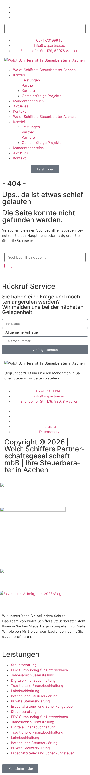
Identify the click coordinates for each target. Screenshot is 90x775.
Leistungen (31, 80)
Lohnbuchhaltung (25, 691)
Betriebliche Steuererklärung (34, 696)
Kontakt (19, 111)
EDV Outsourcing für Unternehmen (39, 670)
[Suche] (8, 266)
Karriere (28, 90)
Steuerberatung (23, 665)
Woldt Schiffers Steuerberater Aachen (44, 70)
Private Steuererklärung (30, 701)
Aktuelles (20, 106)
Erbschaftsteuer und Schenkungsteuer (42, 706)
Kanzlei (19, 75)
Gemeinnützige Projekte (41, 96)
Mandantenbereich (28, 101)
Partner (28, 85)
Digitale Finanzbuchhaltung (33, 680)
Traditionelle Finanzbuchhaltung (37, 685)
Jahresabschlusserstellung (32, 675)
